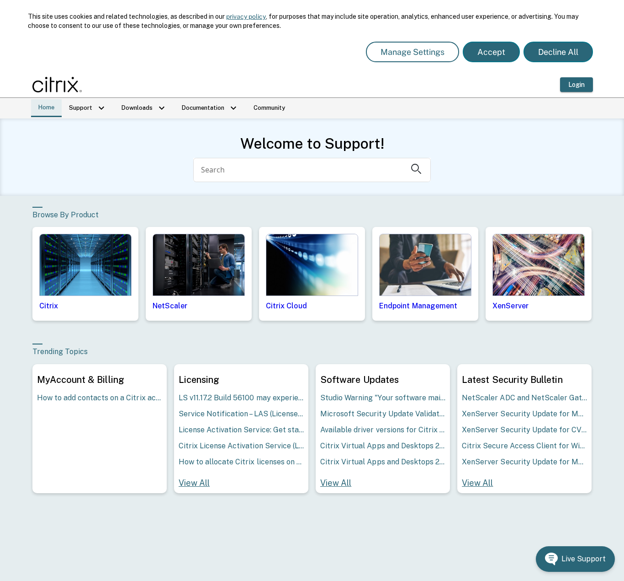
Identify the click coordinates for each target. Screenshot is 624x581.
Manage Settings (412, 52)
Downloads (144, 107)
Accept (491, 52)
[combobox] (299, 170)
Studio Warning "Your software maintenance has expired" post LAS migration (382, 397)
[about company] (60, 84)
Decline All (558, 52)
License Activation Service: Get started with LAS (241, 429)
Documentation (210, 107)
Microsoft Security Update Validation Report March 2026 (382, 413)
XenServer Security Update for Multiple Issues (524, 413)
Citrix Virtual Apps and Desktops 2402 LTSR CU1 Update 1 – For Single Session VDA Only (382, 461)
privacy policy (246, 16)
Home (46, 107)
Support (88, 107)
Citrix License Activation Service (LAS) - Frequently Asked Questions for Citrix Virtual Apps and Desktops (241, 445)
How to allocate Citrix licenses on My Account (241, 461)
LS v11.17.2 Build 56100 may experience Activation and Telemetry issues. (241, 397)
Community (269, 107)
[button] (575, 559)
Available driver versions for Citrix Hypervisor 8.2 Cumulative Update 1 (382, 429)
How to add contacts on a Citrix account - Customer (99, 397)
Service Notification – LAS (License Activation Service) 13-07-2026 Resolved (241, 413)
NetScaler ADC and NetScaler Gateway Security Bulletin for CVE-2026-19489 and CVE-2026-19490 (524, 397)
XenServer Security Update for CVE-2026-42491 (524, 429)
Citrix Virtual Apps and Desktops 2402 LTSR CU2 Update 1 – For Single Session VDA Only (382, 445)
